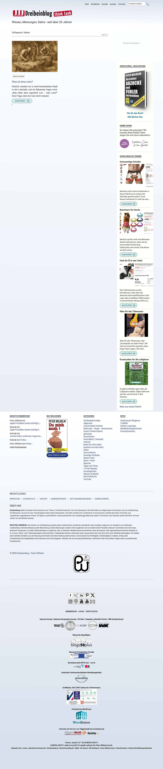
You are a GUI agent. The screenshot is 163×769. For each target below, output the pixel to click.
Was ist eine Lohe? (22, 81)
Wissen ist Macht (91, 474)
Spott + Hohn (89, 460)
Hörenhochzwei (121, 748)
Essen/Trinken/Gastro (93, 431)
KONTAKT (43, 499)
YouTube (121, 4)
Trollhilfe (124, 423)
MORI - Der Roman (81, 748)
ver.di (93, 663)
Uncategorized (89, 471)
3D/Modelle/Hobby (91, 420)
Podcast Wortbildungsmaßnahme (140, 748)
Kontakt (105, 4)
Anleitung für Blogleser (130, 420)
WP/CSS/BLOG (90, 476)
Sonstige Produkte (91, 455)
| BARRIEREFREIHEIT (57, 499)
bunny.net (100, 729)
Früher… (23, 440)
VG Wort (81, 619)
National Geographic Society (65, 619)
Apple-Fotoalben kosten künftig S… (25, 423)
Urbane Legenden (128, 426)
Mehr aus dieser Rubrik (130, 406)
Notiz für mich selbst (92, 444)
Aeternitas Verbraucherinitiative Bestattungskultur (81, 672)
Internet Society (46, 619)
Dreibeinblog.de (52, 748)
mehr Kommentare (18, 447)
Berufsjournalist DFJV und (78, 663)
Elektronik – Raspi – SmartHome (97, 428)
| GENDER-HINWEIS (100, 499)
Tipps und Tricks (90, 466)
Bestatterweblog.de (67, 748)
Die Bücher (95, 4)
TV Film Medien (90, 468)
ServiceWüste (89, 452)
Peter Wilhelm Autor (108, 748)
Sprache (87, 463)
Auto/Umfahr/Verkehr (93, 426)
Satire (86, 450)
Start (87, 4)
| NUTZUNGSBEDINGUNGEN (79, 499)
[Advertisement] (131, 43)
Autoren (113, 4)
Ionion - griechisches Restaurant (34, 748)
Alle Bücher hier (135, 117)
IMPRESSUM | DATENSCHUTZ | (24, 499)
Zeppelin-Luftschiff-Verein (96, 619)
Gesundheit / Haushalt (93, 439)
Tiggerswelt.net (86, 729)
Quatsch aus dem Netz (93, 447)
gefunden (87, 434)
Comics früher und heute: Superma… (26, 436)
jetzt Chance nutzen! (57, 455)
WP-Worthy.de (94, 748)
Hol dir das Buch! (135, 113)
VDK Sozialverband (115, 619)
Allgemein (87, 423)
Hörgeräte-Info (16, 748)
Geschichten (88, 436)
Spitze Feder (89, 458)
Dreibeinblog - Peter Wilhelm (30, 553)
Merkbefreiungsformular (131, 428)
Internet (86, 442)
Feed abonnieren (127, 431)
